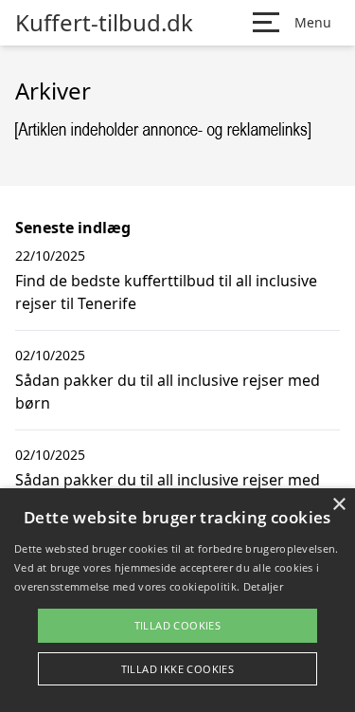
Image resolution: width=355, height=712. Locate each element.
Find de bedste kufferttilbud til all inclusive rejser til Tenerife (166, 292)
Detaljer (263, 586)
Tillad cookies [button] (178, 625)
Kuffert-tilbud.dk (104, 23)
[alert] (177, 600)
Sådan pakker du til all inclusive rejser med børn (167, 391)
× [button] (338, 505)
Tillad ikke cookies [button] (178, 669)
